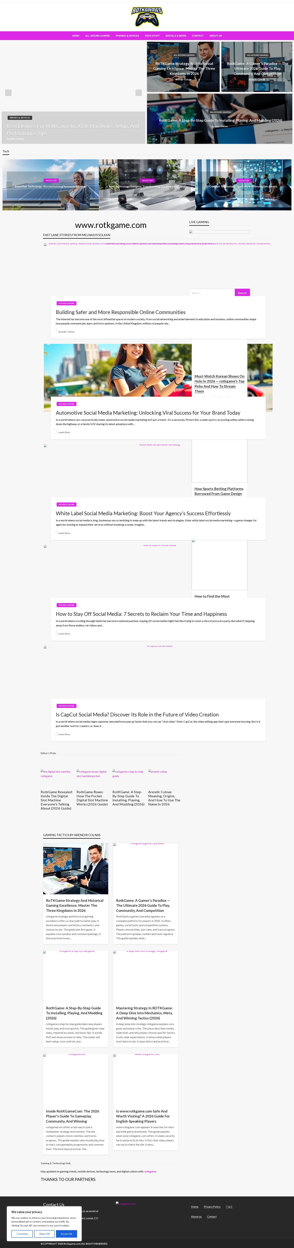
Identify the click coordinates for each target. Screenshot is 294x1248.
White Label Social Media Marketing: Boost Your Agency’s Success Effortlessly (143, 513)
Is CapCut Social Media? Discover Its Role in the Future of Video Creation (137, 714)
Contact (198, 35)
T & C (229, 1206)
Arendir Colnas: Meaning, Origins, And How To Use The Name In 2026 (128, 798)
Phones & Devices (127, 35)
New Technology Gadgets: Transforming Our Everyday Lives (147, 186)
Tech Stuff (152, 35)
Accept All (66, 1233)
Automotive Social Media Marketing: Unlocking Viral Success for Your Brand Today (148, 413)
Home (75, 35)
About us (215, 35)
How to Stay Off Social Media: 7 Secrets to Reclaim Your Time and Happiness (141, 614)
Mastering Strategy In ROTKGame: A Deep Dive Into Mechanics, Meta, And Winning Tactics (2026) (144, 1013)
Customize (22, 1233)
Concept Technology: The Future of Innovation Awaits (243, 186)
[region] (44, 1223)
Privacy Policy (212, 1206)
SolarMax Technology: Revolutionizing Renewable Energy (51, 186)
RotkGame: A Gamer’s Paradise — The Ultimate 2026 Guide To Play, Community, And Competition (257, 68)
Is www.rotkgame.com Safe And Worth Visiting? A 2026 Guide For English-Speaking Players (143, 1116)
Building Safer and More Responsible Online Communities (121, 312)
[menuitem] (75, 35)
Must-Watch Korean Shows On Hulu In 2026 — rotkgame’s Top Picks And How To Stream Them (219, 383)
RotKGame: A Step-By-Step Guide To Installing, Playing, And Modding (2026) (220, 120)
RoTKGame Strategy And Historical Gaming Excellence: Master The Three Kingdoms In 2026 (184, 68)
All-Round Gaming (97, 35)
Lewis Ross (64, 432)
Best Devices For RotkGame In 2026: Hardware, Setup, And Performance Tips (73, 129)
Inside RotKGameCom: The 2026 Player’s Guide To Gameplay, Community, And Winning (72, 1116)
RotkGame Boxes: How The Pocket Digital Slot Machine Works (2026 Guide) (56, 798)
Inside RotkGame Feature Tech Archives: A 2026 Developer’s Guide (162, 798)
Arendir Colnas (15, 138)
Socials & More (176, 35)
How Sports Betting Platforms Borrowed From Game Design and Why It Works (218, 493)
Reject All (44, 1233)
